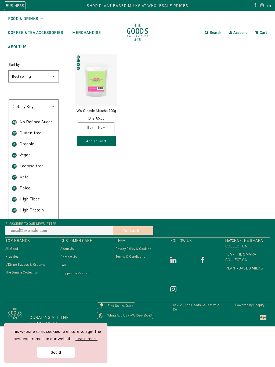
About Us (67, 249)
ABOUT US (17, 46)
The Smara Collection (21, 272)
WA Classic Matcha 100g (96, 110)
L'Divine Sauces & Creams (25, 264)
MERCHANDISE (86, 32)
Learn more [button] (86, 338)
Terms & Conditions (130, 256)
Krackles (12, 256)
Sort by (14, 64)
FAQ (63, 265)
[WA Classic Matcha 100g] (96, 80)
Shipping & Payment (75, 273)
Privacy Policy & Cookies (133, 249)
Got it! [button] (56, 352)
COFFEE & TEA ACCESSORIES (35, 32)
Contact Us (68, 257)
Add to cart (96, 141)
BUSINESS (15, 5)
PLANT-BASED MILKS (244, 268)
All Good (11, 249)
